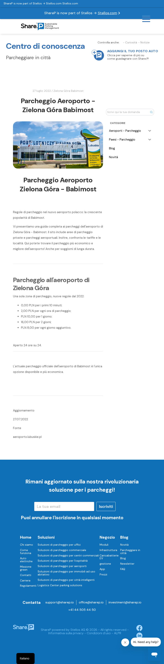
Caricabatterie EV (109, 557)
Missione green (25, 568)
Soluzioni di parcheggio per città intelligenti (66, 580)
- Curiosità (130, 42)
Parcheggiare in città (130, 551)
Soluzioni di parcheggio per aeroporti (62, 566)
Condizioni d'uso (99, 633)
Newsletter (127, 563)
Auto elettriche (26, 559)
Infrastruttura (108, 550)
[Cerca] (151, 112)
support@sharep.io (59, 602)
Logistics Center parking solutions (60, 585)
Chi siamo (26, 544)
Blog (123, 558)
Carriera (25, 580)
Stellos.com (107, 13)
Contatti (25, 575)
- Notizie (144, 42)
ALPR (117, 633)
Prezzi (103, 574)
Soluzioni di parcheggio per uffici (59, 544)
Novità (124, 544)
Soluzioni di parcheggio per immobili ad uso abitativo (66, 573)
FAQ (122, 569)
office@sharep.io (91, 602)
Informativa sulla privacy (66, 633)
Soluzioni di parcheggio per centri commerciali (68, 555)
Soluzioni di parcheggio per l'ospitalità (63, 560)
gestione (105, 563)
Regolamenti (28, 585)
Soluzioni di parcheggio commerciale (62, 550)
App (102, 569)
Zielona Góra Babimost (68, 91)
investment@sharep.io (125, 602)
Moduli (104, 544)
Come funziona (25, 551)
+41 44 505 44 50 (82, 610)
